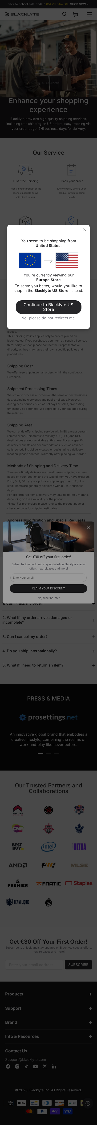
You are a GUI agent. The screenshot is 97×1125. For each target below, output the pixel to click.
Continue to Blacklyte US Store (48, 307)
